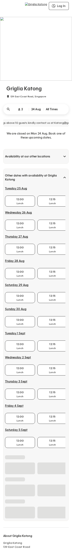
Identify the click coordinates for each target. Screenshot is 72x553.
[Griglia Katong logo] (36, 6)
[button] (36, 109)
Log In (61, 6)
